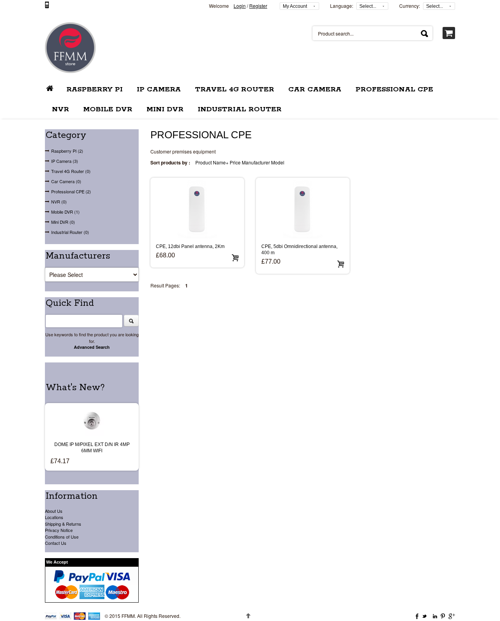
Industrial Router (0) (70, 232)
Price (235, 162)
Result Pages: (165, 285)
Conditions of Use (62, 537)
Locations (54, 517)
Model (277, 162)
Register (258, 5)
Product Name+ (212, 162)
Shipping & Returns (63, 524)
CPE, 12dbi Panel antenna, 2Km (190, 246)
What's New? (75, 387)
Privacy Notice (59, 530)
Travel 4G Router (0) (71, 171)
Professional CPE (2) (71, 191)
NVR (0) (59, 201)
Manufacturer (256, 162)
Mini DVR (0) (63, 222)
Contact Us (55, 543)
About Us (53, 511)
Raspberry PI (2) (67, 151)
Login (240, 5)
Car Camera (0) (66, 181)
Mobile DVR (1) (65, 212)
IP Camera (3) (64, 161)
